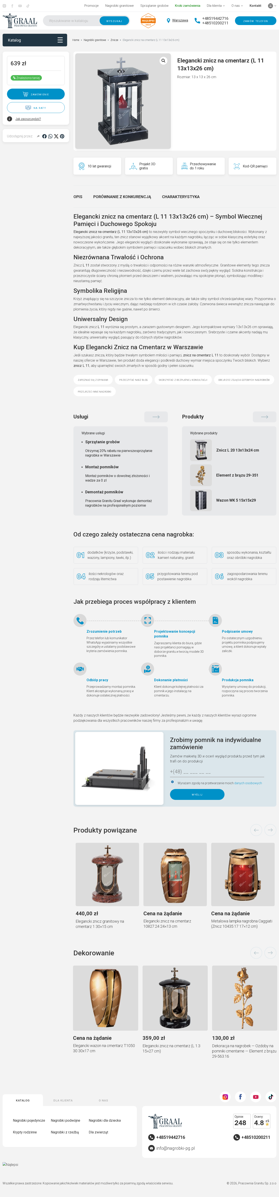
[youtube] (20, 6)
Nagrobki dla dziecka (105, 1120)
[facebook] (12, 6)
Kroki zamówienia (187, 6)
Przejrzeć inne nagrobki (94, 391)
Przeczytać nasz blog (133, 379)
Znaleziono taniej (26, 78)
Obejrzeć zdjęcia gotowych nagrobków (244, 379)
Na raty (40, 108)
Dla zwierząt (98, 1132)
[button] (163, 61)
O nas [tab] (103, 1100)
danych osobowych (248, 783)
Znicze (114, 40)
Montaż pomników (117, 473)
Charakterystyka (181, 196)
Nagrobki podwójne (65, 1120)
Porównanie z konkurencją (122, 196)
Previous (256, 830)
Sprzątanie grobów (154, 6)
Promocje (91, 6)
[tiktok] (28, 6)
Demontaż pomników (118, 498)
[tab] (77, 196)
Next (270, 830)
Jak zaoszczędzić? (28, 119)
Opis (77, 196)
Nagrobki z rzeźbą (65, 1132)
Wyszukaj (114, 21)
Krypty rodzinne (25, 1132)
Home (75, 40)
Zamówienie (40, 94)
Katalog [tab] (23, 1100)
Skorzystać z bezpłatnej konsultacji (183, 379)
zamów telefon (255, 21)
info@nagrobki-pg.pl (175, 1148)
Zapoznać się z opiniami (93, 379)
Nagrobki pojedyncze (29, 1120)
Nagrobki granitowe (119, 6)
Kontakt (255, 6)
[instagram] (4, 6)
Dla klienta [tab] (63, 1100)
